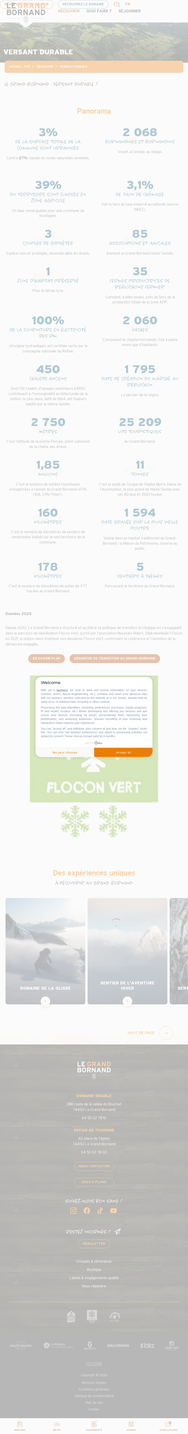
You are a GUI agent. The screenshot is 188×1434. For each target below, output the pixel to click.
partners (62, 690)
